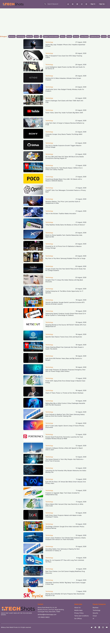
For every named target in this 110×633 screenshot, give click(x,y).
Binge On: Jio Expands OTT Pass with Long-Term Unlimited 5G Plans (64, 561)
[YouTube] (106, 627)
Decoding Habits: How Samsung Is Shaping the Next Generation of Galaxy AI (62, 549)
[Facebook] (95, 627)
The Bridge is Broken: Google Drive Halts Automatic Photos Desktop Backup (64, 527)
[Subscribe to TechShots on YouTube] (86, 4)
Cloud (36, 36)
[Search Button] (45, 3)
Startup (75, 36)
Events (103, 36)
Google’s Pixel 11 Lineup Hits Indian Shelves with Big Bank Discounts (64, 280)
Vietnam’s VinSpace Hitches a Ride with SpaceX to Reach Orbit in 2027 (64, 449)
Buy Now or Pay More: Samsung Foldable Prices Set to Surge (65, 258)
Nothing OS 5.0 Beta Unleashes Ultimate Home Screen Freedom (63, 79)
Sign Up (101, 4)
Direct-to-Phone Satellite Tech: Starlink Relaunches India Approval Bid (63, 236)
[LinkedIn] (99, 627)
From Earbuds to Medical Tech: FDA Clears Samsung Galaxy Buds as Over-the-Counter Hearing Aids (65, 415)
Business (12, 36)
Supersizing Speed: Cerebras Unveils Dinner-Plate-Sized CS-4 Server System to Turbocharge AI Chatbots (65, 314)
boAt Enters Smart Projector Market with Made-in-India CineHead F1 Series (63, 516)
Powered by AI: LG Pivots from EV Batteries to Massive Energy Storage (63, 247)
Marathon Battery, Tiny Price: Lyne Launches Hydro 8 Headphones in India (62, 202)
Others (62, 36)
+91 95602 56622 (44, 617)
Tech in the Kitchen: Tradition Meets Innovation (60, 213)
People (69, 36)
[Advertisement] (55, 21)
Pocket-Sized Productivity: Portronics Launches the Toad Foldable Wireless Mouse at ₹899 (64, 437)
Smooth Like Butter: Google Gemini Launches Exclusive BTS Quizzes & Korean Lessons (64, 303)
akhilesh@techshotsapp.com (47, 614)
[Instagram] (102, 627)
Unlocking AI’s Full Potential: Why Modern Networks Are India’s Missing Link (65, 471)
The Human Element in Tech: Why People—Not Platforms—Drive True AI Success (64, 460)
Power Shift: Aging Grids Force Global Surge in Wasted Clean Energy (65, 381)
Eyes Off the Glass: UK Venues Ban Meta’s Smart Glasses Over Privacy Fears (65, 482)
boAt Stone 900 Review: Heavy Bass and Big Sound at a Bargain (63, 359)
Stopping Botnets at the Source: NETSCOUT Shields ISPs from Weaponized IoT (65, 325)
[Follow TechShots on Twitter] (68, 4)
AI (41, 36)
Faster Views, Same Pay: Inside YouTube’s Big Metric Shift (64, 112)
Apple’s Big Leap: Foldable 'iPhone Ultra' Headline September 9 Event (65, 45)
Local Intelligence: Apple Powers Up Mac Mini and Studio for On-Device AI (65, 67)
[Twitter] (91, 627)
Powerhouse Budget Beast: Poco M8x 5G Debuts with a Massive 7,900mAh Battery (63, 180)
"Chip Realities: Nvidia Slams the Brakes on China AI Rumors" (65, 225)
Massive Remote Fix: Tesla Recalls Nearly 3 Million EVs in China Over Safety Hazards (63, 168)
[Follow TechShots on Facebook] (73, 4)
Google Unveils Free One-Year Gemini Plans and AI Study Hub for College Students (65, 269)
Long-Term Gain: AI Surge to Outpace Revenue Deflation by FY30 (64, 124)
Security (29, 36)
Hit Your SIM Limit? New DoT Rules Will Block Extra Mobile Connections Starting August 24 (64, 157)
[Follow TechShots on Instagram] (82, 4)
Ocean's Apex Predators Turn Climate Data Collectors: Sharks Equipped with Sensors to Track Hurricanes (65, 538)
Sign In (93, 4)
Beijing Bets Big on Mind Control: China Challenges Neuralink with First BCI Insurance (65, 404)
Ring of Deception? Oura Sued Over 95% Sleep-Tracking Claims (63, 56)
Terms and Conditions (81, 616)
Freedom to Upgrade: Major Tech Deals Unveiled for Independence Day (62, 493)
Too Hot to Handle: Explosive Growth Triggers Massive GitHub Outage (63, 146)
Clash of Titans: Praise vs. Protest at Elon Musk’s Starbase (64, 393)
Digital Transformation (51, 36)
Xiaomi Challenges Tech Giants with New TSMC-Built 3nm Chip (64, 101)
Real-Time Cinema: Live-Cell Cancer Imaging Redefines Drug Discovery (65, 572)
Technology (21, 36)
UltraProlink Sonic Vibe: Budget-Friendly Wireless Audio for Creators (64, 90)
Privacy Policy (79, 613)
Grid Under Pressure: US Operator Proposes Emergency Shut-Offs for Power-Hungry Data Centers (65, 370)
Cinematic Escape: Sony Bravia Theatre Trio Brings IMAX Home (63, 135)
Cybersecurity (94, 36)
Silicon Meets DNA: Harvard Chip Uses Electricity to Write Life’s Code (64, 505)
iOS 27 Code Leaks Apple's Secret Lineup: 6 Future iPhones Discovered (64, 426)
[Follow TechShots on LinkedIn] (77, 4)
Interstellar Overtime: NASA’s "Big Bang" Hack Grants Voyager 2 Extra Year (65, 583)
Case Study (84, 36)
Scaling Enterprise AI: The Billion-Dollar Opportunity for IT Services (64, 292)
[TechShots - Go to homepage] (13, 4)
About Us (77, 607)
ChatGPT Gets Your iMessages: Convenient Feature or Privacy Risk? (65, 191)
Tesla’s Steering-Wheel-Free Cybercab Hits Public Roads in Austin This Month (64, 348)
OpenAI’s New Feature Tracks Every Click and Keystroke (63, 337)
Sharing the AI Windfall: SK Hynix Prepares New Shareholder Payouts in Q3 (65, 594)
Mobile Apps (78, 610)
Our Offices (78, 618)
